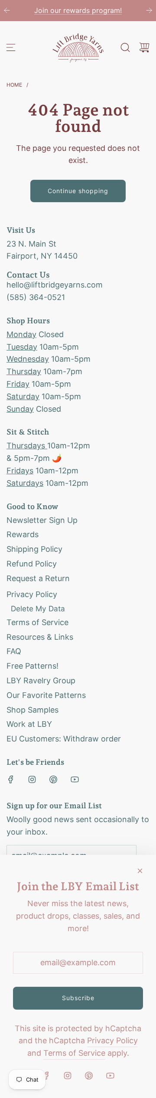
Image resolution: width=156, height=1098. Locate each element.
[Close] (140, 870)
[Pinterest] (53, 779)
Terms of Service (74, 1052)
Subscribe (78, 997)
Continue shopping (78, 190)
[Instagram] (32, 779)
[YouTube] (74, 779)
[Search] (125, 47)
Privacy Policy (112, 1040)
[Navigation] (11, 47)
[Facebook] (10, 779)
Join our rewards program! (48, 10)
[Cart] (144, 47)
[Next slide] (149, 10)
